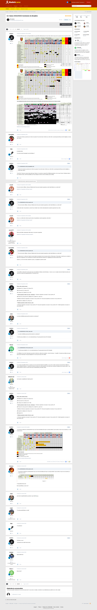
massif (11, 184)
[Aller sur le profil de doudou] (11, 556)
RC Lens (21, 20)
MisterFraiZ (20, 181)
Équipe (17, 8)
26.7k (12, 158)
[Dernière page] (21, 29)
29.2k (12, 43)
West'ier (49, 130)
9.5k (12, 517)
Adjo (11, 149)
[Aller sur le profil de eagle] (11, 512)
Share (61, 19)
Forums (7, 8)
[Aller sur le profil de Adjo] (11, 152)
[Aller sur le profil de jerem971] (11, 234)
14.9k (12, 475)
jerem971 (11, 230)
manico (12, 19)
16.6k (12, 578)
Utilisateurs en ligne (24, 8)
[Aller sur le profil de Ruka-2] (11, 572)
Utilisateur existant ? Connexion (78, 2)
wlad (55, 130)
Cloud (87, 22)
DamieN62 (11, 134)
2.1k (12, 194)
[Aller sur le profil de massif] (11, 188)
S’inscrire (88, 2)
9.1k (12, 323)
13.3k (12, 386)
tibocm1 (52, 130)
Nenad (11, 344)
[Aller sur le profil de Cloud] (84, 23)
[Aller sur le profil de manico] (8, 19)
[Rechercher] (90, 6)
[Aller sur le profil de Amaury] (11, 470)
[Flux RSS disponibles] (90, 603)
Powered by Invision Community (48, 608)
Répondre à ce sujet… (17, 594)
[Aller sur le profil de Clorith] (84, 26)
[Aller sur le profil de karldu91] (76, 26)
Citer (20, 130)
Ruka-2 (11, 568)
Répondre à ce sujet (66, 24)
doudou (11, 552)
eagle (11, 508)
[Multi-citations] (17, 130)
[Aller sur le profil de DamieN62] (11, 138)
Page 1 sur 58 (26, 29)
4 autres (58, 130)
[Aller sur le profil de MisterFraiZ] (11, 380)
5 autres (58, 461)
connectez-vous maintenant (43, 589)
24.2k (12, 144)
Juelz (11, 313)
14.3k (12, 239)
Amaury (11, 466)
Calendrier (12, 8)
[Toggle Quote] (18, 166)
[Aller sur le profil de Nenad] (11, 348)
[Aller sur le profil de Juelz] (11, 317)
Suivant (18, 29)
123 (12, 354)
